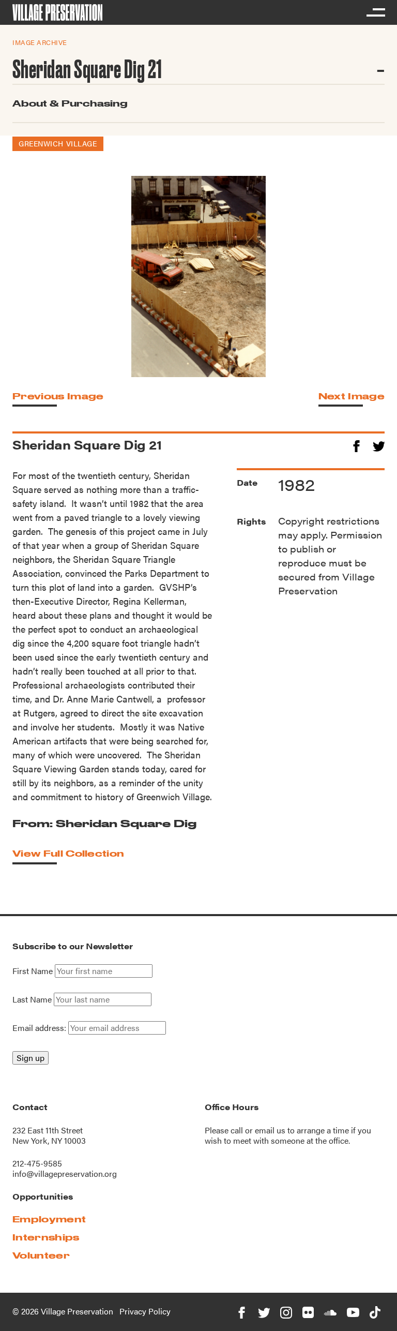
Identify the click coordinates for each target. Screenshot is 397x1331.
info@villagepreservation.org (64, 1173)
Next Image (351, 396)
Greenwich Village (58, 143)
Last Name (32, 999)
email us (270, 1130)
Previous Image (57, 396)
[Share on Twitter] (379, 444)
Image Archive (39, 42)
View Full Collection (68, 853)
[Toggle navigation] (375, 12)
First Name (32, 971)
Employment (49, 1219)
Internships (46, 1237)
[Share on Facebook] (356, 444)
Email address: (40, 1028)
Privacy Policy (145, 1311)
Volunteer (41, 1255)
